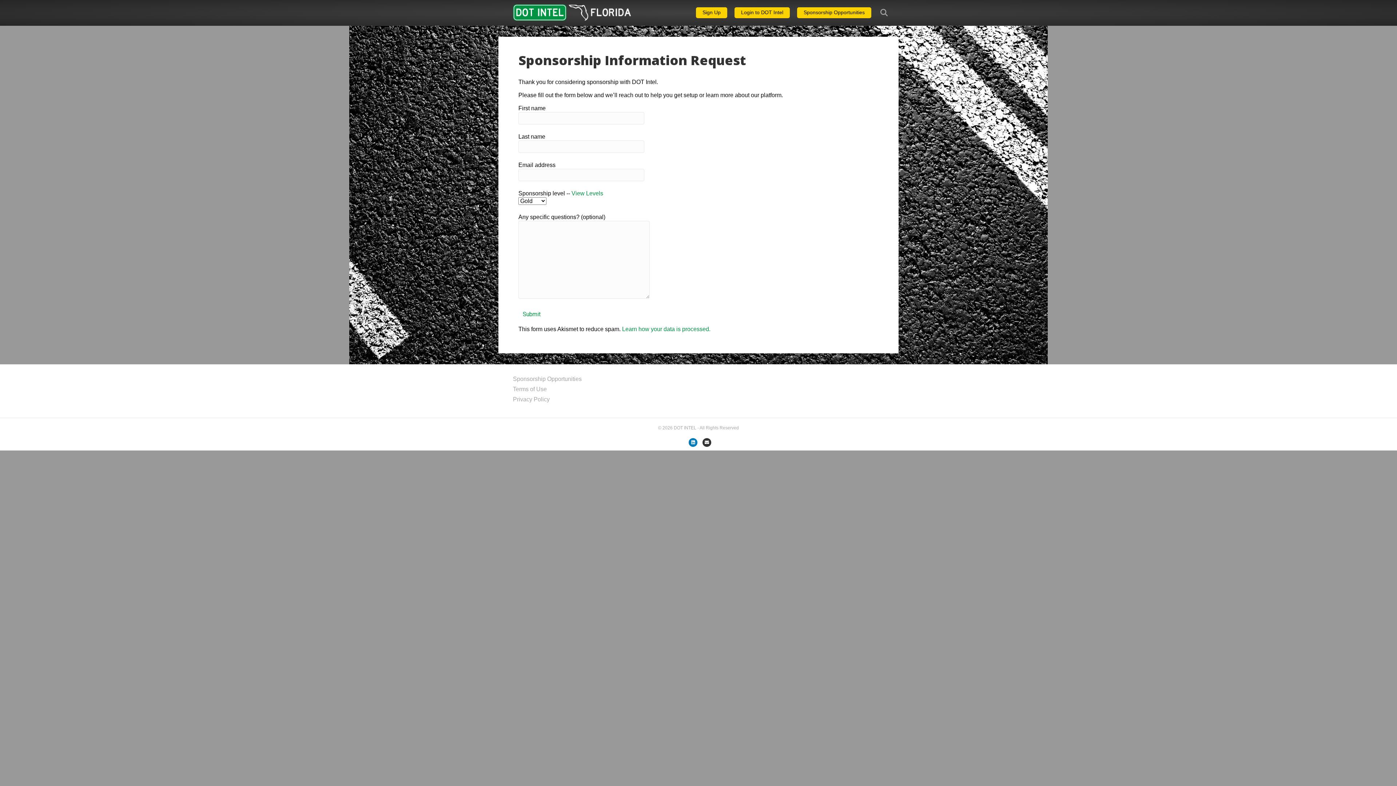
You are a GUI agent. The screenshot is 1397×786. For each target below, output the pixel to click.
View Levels (587, 193)
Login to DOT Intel (762, 12)
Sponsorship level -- (560, 193)
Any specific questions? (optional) (561, 217)
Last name (531, 137)
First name (532, 108)
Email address (537, 165)
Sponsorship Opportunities (834, 12)
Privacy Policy (531, 399)
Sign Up (712, 12)
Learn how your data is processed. (666, 329)
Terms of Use (530, 389)
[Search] (879, 12)
